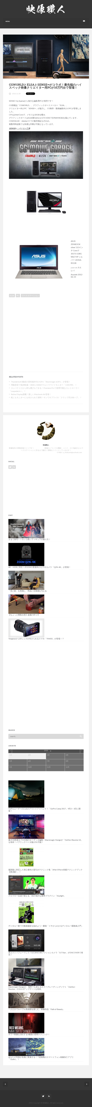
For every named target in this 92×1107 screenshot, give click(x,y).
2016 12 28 (16, 94)
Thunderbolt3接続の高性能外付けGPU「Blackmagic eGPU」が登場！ (40, 382)
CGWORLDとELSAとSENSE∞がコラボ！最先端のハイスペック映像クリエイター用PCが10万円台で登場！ (45, 86)
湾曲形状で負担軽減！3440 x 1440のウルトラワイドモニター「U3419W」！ (44, 385)
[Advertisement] (29, 315)
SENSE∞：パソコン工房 (19, 128)
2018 (46, 750)
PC (18, 295)
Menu (8, 21)
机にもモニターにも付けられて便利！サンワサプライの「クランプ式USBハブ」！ (46, 397)
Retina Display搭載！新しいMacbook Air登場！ (31, 394)
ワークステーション (30, 295)
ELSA (12, 295)
